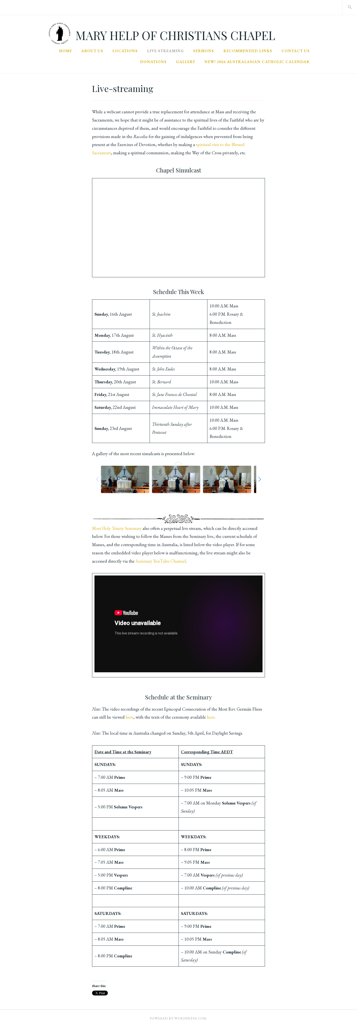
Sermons (203, 50)
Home (65, 50)
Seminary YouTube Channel (161, 561)
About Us (92, 50)
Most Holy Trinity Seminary (117, 528)
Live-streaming (165, 50)
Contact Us (295, 50)
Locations (125, 50)
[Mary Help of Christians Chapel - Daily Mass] (125, 479)
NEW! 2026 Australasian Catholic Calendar (257, 61)
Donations (153, 61)
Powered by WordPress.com (178, 1018)
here (129, 717)
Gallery (185, 61)
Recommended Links (247, 50)
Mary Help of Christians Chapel (175, 35)
